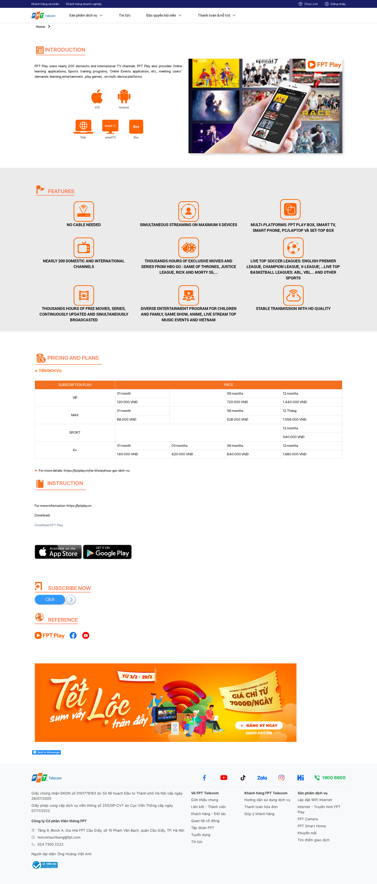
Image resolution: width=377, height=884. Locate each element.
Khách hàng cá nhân (45, 4)
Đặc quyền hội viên (161, 15)
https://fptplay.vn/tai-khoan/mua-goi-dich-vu (97, 470)
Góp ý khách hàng (259, 814)
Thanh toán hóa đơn (261, 807)
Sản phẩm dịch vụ (83, 15)
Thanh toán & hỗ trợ (214, 15)
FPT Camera (308, 819)
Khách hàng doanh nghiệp (84, 4)
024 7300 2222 (50, 844)
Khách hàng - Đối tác (208, 814)
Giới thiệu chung (204, 800)
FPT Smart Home (312, 826)
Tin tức (124, 15)
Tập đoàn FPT (202, 828)
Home (40, 26)
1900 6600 (334, 777)
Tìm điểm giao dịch (313, 840)
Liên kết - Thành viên (208, 807)
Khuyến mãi (307, 833)
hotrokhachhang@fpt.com (59, 837)
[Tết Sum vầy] (188, 702)
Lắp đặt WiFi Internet (315, 800)
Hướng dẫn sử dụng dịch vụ (267, 800)
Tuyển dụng (200, 834)
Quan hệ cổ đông (205, 821)
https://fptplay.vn (79, 506)
